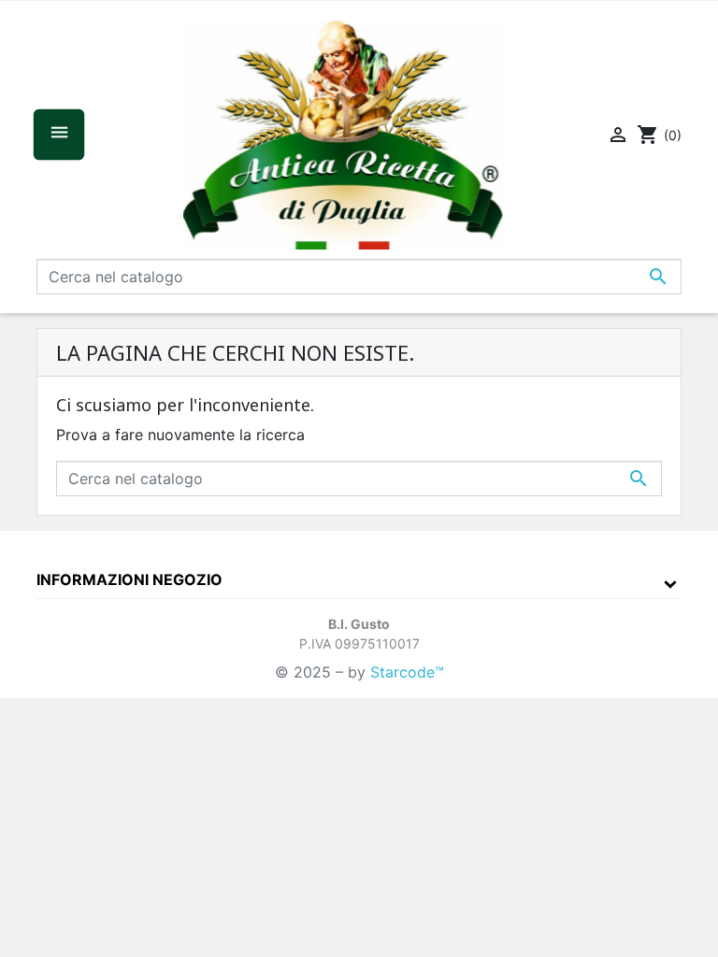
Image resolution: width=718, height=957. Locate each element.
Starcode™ (407, 672)
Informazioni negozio (129, 579)
